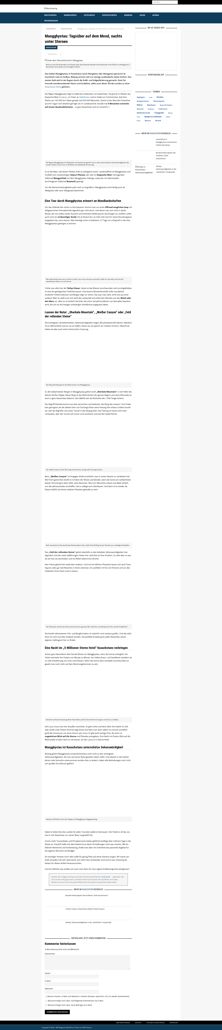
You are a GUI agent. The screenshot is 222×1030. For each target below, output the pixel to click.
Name (47, 973)
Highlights (141, 97)
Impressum (174, 1023)
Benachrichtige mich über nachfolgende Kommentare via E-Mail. (76, 1000)
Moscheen (151, 105)
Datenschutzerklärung (156, 1023)
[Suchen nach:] (165, 2)
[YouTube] (170, 81)
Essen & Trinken (166, 105)
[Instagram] (148, 81)
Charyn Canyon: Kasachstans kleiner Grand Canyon (85, 909)
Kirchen (160, 97)
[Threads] (155, 81)
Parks (138, 121)
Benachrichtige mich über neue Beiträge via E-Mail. (70, 1005)
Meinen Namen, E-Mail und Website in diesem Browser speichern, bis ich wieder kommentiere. (88, 996)
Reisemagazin (51, 20)
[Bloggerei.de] (151, 127)
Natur (140, 105)
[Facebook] (140, 81)
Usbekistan (84, 97)
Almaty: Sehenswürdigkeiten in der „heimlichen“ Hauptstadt (88, 922)
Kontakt (138, 1023)
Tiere (138, 117)
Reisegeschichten (143, 101)
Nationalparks (158, 101)
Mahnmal (140, 109)
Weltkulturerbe (143, 113)
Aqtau (64, 97)
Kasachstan (52, 54)
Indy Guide (106, 877)
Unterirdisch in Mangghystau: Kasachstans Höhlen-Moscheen (166, 142)
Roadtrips (151, 109)
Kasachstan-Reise (53, 86)
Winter (170, 113)
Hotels (168, 117)
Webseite (49, 988)
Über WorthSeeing (123, 1023)
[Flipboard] (163, 81)
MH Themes (87, 1027)
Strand (158, 120)
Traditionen (162, 109)
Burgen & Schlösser (153, 116)
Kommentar (50, 953)
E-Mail (47, 981)
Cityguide (159, 112)
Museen (148, 120)
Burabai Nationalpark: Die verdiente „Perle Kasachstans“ (87, 895)
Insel (150, 97)
